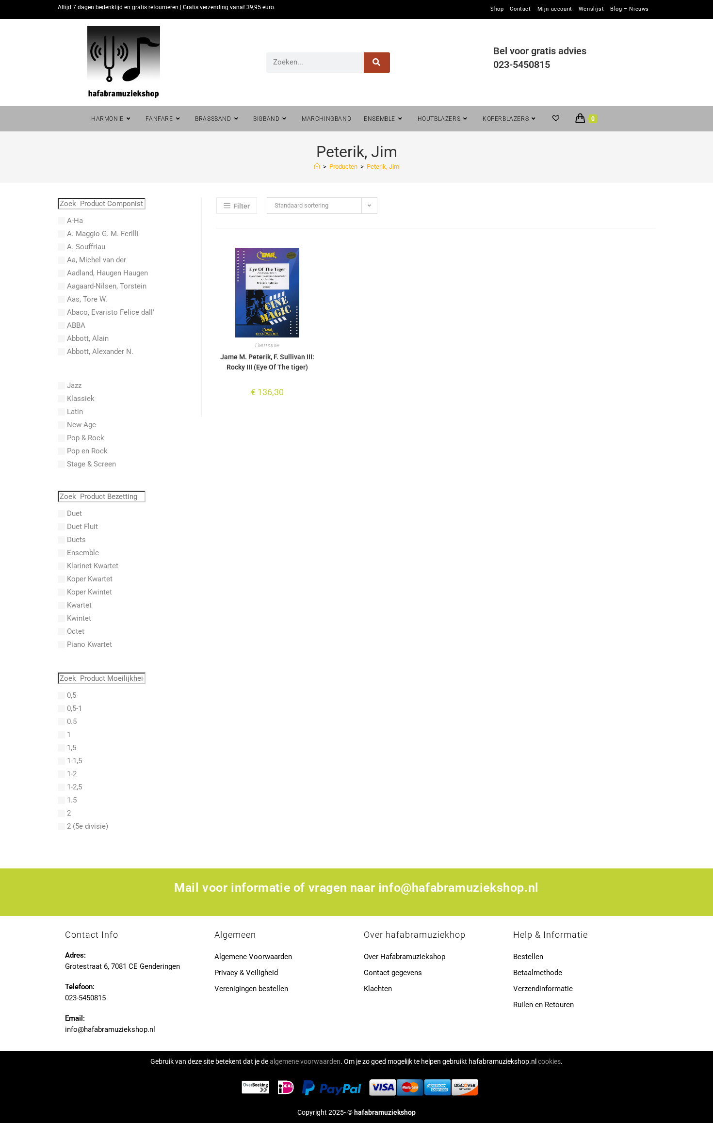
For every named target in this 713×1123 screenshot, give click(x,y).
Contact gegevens (393, 972)
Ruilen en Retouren (543, 1004)
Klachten (378, 988)
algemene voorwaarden (305, 1061)
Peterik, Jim (383, 166)
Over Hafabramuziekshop (404, 956)
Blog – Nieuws (629, 9)
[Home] (317, 166)
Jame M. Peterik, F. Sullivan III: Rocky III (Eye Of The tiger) (267, 362)
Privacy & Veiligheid (246, 972)
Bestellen (528, 956)
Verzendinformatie (543, 988)
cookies (549, 1061)
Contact (520, 9)
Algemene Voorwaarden (253, 956)
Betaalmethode (537, 972)
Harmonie (267, 345)
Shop (496, 9)
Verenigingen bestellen (251, 988)
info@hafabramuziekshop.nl (458, 888)
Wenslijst (591, 9)
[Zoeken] (377, 62)
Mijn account (554, 9)
